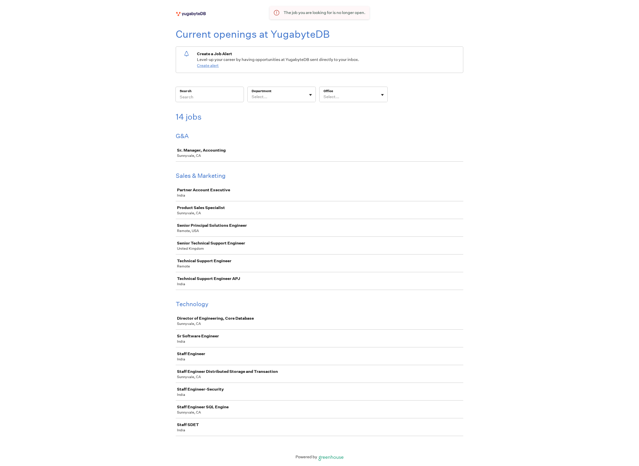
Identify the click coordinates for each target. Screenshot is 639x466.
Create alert (208, 65)
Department (261, 91)
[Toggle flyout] (311, 95)
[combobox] (323, 97)
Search (185, 91)
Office (328, 91)
